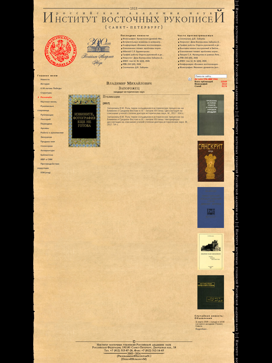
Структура (46, 93)
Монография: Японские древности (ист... (200, 67)
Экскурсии (46, 137)
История (45, 84)
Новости (45, 79)
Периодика (46, 124)
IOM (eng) (45, 172)
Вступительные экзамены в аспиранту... (142, 42)
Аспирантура (48, 150)
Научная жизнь (49, 102)
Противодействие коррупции (48, 166)
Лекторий (46, 119)
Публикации (47, 115)
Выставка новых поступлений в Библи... (200, 48)
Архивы (45, 128)
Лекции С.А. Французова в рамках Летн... (200, 55)
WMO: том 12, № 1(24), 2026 (136, 61)
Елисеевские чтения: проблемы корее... (143, 48)
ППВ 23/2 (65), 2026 (132, 64)
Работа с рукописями (52, 132)
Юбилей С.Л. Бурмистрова (136, 51)
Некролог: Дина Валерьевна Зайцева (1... (143, 58)
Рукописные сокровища (45, 108)
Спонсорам (46, 146)
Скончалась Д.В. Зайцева (135, 67)
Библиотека (47, 155)
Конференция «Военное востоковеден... (143, 45)
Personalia (46, 97)
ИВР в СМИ (46, 159)
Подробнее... (202, 329)
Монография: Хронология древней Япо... (143, 39)
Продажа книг (48, 141)
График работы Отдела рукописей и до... (143, 55)
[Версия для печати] (189, 78)
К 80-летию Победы (51, 88)
